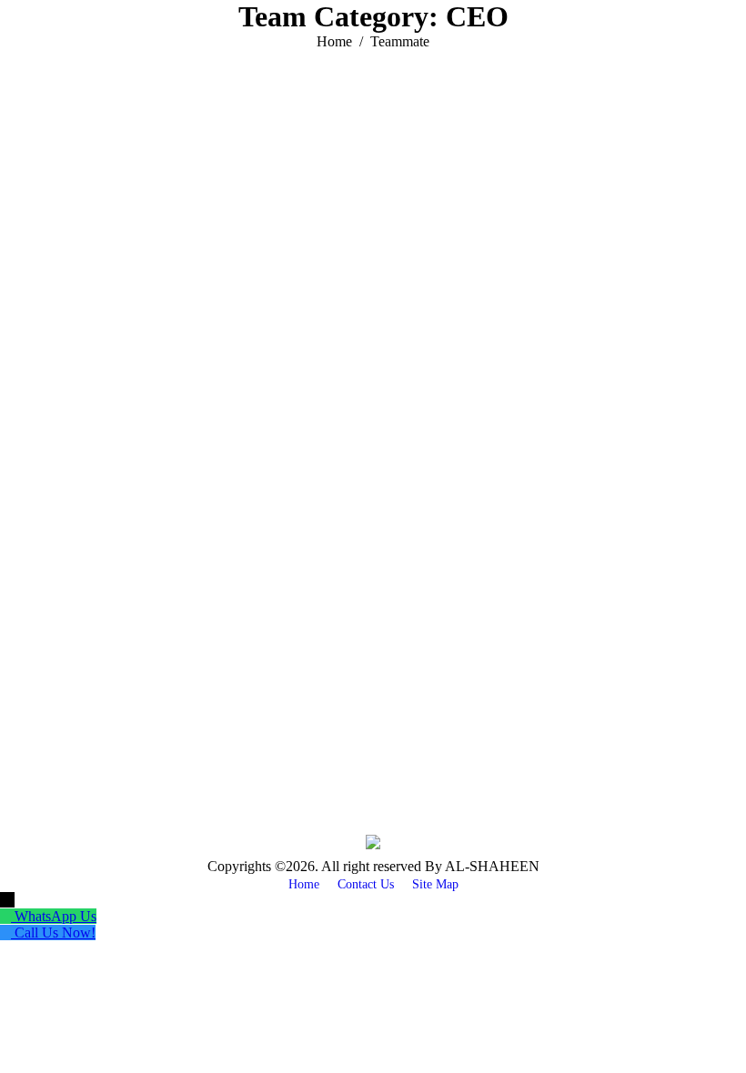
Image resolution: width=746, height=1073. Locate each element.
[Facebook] (54, 727)
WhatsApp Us (55, 916)
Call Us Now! (55, 932)
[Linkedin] (109, 727)
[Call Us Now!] (7, 932)
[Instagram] (136, 727)
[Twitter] (82, 727)
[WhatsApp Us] (7, 916)
